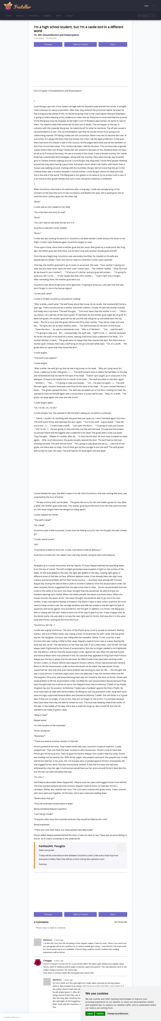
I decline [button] (100, 1013)
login (45, 928)
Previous (48, 44)
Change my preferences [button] (117, 1013)
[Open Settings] (154, 5)
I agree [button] (90, 1013)
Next (113, 44)
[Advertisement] (80, 66)
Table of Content (80, 44)
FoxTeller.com (14, 1017)
